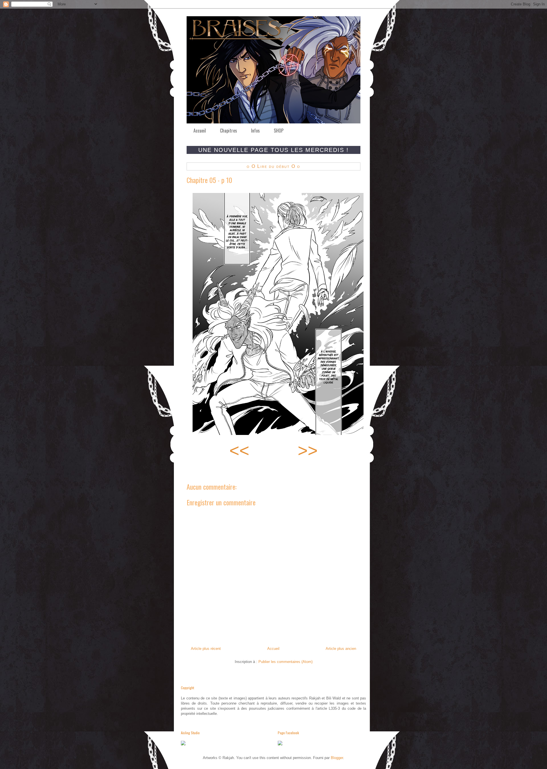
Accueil (199, 130)
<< (239, 450)
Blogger (337, 758)
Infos (255, 130)
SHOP (278, 130)
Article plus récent (206, 648)
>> (308, 450)
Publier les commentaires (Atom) (285, 662)
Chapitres (228, 130)
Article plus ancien (341, 648)
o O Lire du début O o (273, 166)
